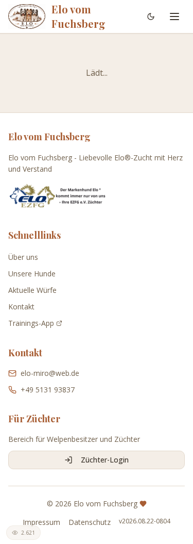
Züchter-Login (105, 460)
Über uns (23, 257)
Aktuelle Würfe (32, 290)
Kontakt (21, 306)
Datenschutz (89, 522)
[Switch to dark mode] (151, 16)
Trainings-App (31, 323)
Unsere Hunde (32, 273)
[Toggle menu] (174, 16)
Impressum (41, 522)
